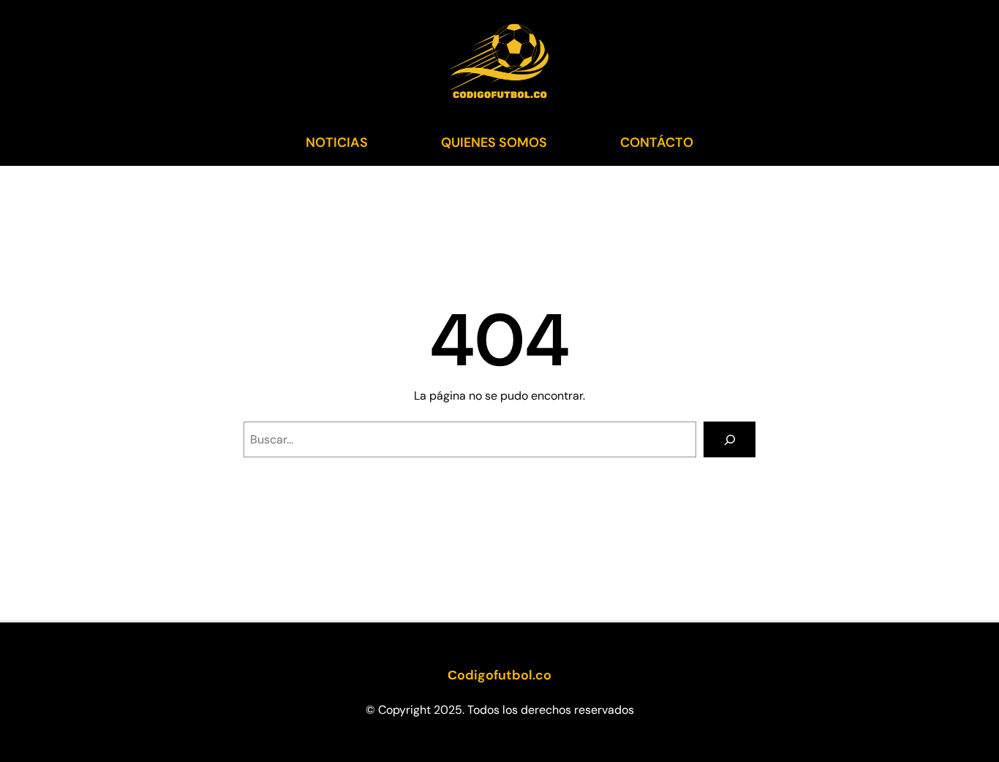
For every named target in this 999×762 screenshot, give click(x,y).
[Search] (729, 439)
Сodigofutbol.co (499, 675)
